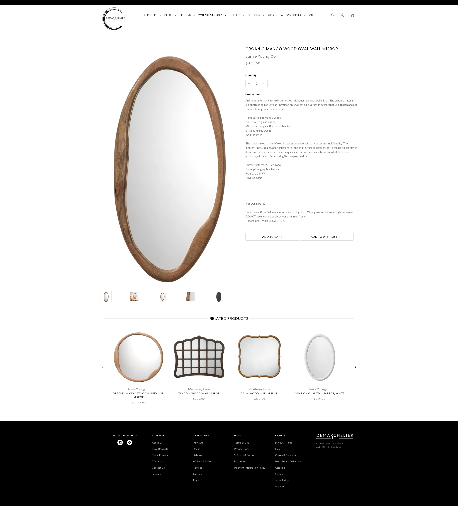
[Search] (332, 15)
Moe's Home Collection (288, 461)
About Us (157, 442)
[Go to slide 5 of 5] (105, 367)
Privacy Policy (241, 448)
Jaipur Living (282, 480)
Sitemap (156, 473)
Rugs (271, 15)
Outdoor (254, 15)
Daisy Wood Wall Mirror (259, 393)
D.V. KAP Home (283, 442)
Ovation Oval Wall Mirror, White (319, 393)
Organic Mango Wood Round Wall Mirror (139, 395)
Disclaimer (240, 461)
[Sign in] (342, 15)
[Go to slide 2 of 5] (353, 367)
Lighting (185, 15)
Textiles (235, 15)
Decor (168, 15)
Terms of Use (241, 442)
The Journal (158, 461)
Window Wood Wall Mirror (199, 393)
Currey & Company (285, 455)
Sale (311, 15)
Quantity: (251, 75)
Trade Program (160, 455)
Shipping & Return (244, 455)
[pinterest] (129, 442)
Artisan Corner (291, 15)
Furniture (150, 15)
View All (279, 486)
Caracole (280, 467)
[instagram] (120, 442)
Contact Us (158, 467)
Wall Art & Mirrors (210, 15)
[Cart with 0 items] (352, 15)
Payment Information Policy (249, 467)
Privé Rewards (160, 448)
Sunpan (279, 473)
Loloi (277, 448)
